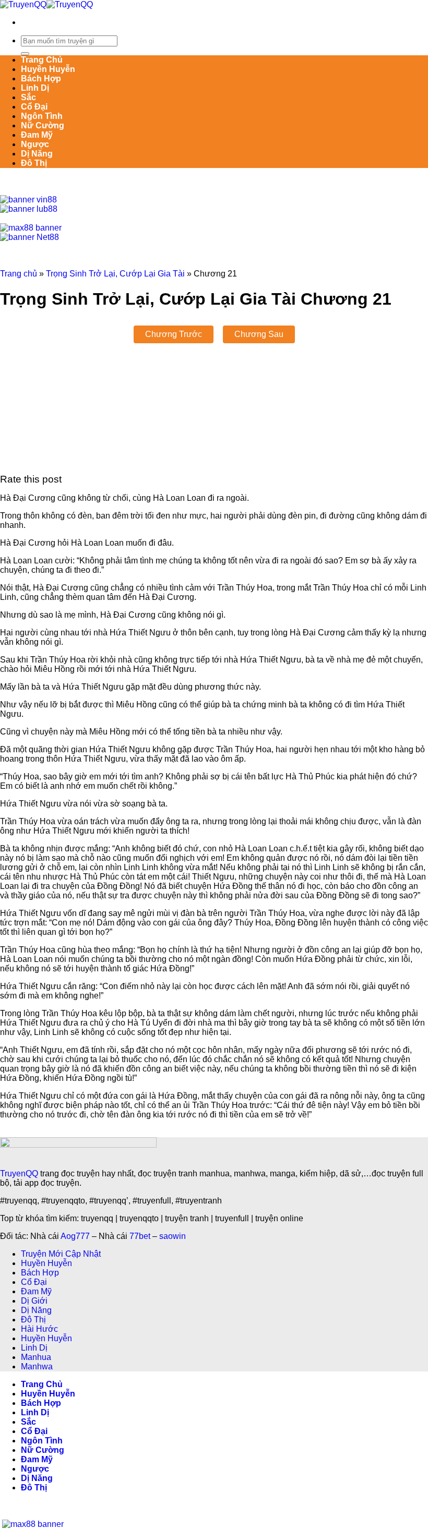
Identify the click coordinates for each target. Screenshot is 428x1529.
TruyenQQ (19, 1173)
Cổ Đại (34, 106)
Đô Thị (34, 163)
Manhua (36, 1357)
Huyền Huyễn (48, 69)
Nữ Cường (42, 125)
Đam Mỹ (37, 134)
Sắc (28, 97)
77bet (139, 1236)
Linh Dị (35, 87)
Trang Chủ (42, 59)
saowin (172, 1236)
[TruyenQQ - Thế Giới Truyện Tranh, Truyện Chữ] (46, 4)
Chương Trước (173, 334)
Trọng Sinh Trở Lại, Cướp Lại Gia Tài (115, 273)
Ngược (35, 144)
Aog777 (75, 1236)
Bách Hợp (41, 78)
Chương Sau (258, 334)
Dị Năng (37, 153)
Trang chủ (18, 273)
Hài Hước (39, 1329)
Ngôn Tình (42, 116)
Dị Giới (34, 1300)
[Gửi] (25, 53)
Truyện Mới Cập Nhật (61, 1253)
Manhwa (37, 1366)
